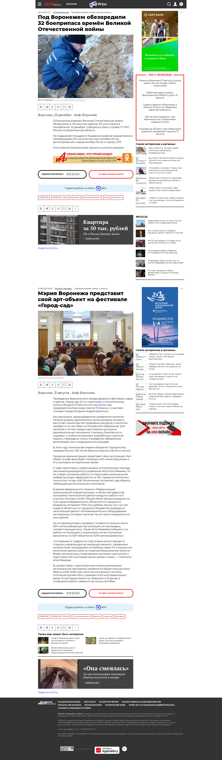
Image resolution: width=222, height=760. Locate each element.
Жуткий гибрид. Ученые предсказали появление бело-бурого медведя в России (166, 396)
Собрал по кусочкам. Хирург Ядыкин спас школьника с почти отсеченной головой (166, 200)
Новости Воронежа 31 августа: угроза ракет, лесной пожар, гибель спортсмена (160, 83)
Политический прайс (115, 705)
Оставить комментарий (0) (111, 174)
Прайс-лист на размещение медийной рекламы (152, 705)
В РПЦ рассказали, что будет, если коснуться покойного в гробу (164, 242)
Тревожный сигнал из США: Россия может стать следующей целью (164, 222)
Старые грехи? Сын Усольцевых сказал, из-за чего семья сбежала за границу (166, 406)
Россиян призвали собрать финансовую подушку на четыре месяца (163, 273)
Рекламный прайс (93, 705)
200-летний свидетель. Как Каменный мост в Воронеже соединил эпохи (160, 119)
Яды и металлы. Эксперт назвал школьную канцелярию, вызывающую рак (164, 150)
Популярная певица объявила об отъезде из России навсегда (162, 252)
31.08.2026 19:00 (45, 288)
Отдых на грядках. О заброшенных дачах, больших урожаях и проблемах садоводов (115, 640)
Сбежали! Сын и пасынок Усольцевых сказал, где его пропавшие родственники (166, 356)
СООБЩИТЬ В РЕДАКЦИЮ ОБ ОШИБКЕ (74, 708)
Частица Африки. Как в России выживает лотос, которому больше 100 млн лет (165, 386)
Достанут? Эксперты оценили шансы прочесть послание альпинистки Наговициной (166, 160)
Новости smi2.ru (48, 248)
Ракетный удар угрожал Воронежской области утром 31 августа (160, 95)
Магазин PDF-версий (108, 702)
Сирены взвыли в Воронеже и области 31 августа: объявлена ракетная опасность (160, 107)
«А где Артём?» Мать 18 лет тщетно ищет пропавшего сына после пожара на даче (165, 376)
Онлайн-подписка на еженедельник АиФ (141, 702)
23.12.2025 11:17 (44, 12)
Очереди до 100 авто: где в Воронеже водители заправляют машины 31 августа (160, 131)
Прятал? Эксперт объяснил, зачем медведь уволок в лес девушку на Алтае (165, 366)
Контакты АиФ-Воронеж (69, 705)
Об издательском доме (69, 702)
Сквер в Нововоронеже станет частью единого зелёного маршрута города (65, 640)
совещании (99, 404)
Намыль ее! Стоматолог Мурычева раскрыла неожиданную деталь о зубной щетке (165, 180)
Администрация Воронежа (50, 378)
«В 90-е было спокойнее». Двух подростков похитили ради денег (165, 189)
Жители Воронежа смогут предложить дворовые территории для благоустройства (67, 650)
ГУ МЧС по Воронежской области (70, 100)
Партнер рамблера (84, 749)
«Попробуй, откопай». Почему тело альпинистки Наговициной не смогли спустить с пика (165, 170)
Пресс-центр (90, 702)
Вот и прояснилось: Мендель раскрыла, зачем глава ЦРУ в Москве (165, 232)
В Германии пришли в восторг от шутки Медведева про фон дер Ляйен (165, 262)
